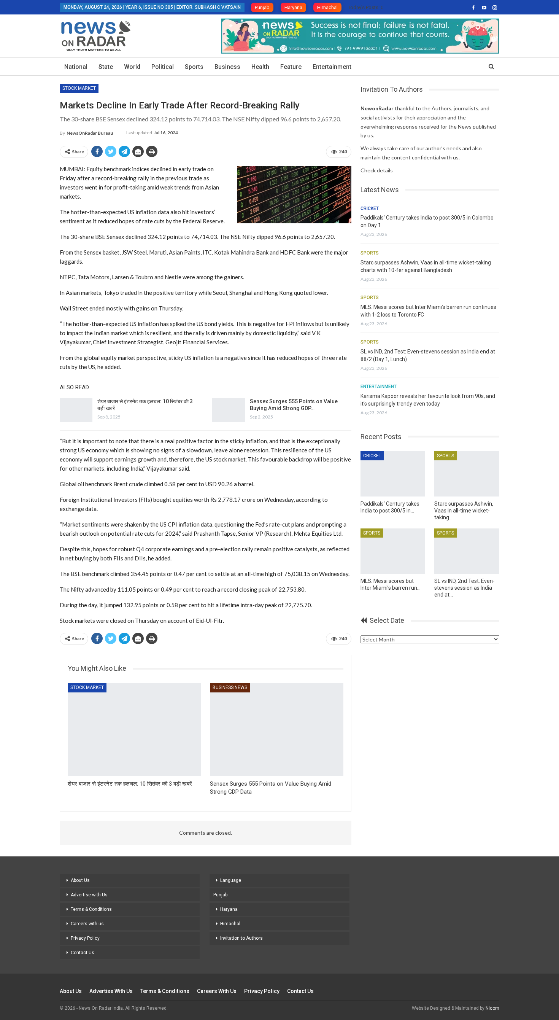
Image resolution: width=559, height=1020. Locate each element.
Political (162, 66)
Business (227, 66)
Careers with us (87, 923)
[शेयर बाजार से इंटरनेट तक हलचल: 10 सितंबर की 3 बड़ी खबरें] (76, 410)
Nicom (492, 1008)
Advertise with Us (89, 894)
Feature (291, 66)
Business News (230, 687)
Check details (376, 170)
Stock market (79, 88)
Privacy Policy (85, 938)
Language (230, 880)
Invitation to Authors (241, 938)
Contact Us (82, 952)
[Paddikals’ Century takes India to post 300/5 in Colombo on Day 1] (393, 473)
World (132, 66)
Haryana (293, 7)
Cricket (369, 208)
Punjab (262, 7)
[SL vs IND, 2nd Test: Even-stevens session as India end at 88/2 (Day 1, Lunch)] (466, 551)
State (105, 66)
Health (260, 66)
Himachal (327, 7)
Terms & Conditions (91, 909)
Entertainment (332, 66)
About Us (80, 880)
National (75, 66)
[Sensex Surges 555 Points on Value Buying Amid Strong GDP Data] (228, 410)
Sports (194, 66)
